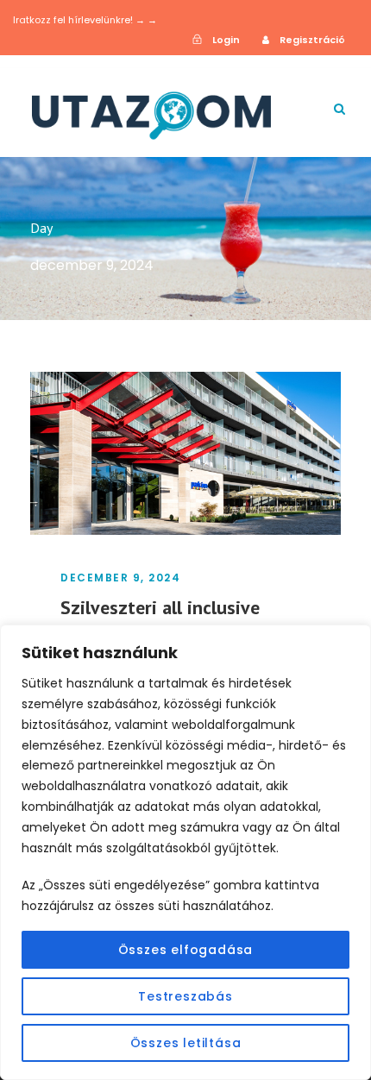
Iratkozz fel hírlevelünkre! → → (85, 20)
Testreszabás (185, 996)
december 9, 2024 (120, 577)
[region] (185, 852)
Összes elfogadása (186, 949)
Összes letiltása (186, 1043)
